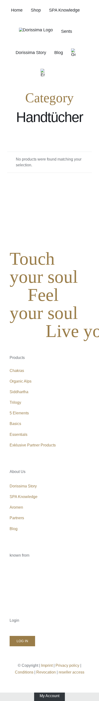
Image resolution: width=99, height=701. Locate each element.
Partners (17, 518)
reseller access (71, 672)
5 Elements (19, 413)
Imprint (47, 665)
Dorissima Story (23, 486)
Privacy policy (67, 665)
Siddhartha (19, 392)
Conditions (24, 672)
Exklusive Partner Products (33, 445)
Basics (15, 424)
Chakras (17, 371)
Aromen (16, 507)
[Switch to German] (73, 52)
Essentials (18, 434)
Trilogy (15, 402)
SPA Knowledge (23, 497)
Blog (14, 529)
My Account (49, 696)
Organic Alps (20, 381)
